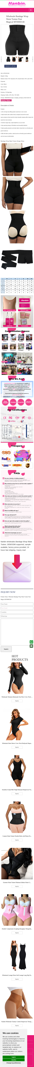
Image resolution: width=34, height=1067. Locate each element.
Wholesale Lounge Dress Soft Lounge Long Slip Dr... (17, 975)
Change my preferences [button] (13, 1063)
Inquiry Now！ (6, 100)
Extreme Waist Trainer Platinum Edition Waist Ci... (17, 882)
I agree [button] (14, 1057)
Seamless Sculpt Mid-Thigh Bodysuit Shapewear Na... (17, 789)
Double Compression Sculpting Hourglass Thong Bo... (17, 929)
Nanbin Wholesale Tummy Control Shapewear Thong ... (17, 1021)
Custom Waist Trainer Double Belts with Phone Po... (17, 836)
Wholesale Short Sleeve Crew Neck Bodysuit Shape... (17, 743)
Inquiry (17, 701)
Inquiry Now (8, 592)
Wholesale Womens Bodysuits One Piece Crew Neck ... (17, 697)
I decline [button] (13, 1060)
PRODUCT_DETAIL (10, 66)
